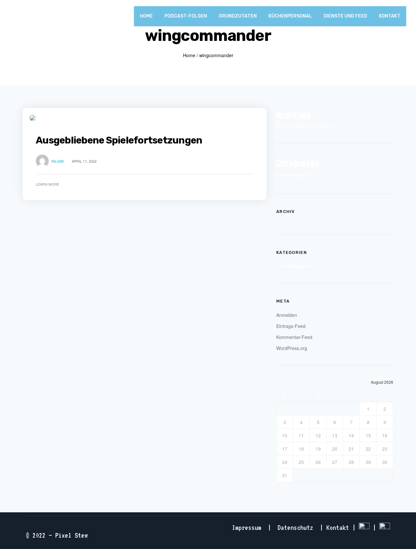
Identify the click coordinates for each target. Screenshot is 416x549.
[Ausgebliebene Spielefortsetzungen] (32, 118)
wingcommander (216, 55)
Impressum (246, 527)
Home (146, 16)
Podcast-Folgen (185, 16)
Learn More (47, 184)
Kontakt (389, 16)
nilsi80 (57, 161)
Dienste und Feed (345, 16)
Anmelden (286, 315)
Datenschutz (295, 527)
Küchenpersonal (290, 16)
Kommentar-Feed (294, 337)
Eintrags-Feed (291, 326)
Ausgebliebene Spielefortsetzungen (119, 140)
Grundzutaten (238, 16)
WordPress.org (291, 348)
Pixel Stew (71, 535)
